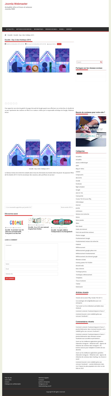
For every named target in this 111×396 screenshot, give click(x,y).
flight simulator (80, 187)
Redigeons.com (43, 384)
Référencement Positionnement (85, 253)
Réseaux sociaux (51, 29)
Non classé (79, 226)
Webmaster (79, 287)
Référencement (80, 247)
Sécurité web (80, 265)
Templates (79, 278)
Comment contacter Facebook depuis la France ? (90, 311)
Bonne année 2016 (66, 207)
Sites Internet (80, 268)
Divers (61, 29)
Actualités (10, 29)
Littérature (79, 211)
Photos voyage (80, 235)
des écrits (79, 178)
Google (78, 190)
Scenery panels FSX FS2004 (84, 262)
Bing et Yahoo (80, 168)
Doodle (59, 44)
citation (78, 172)
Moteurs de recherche (23, 29)
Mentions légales (44, 378)
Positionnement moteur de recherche (87, 241)
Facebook (79, 184)
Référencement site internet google (86, 256)
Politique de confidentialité (13, 384)
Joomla (78, 208)
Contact (69, 29)
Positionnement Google (83, 238)
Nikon (77, 223)
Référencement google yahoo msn (86, 250)
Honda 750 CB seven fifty (83, 199)
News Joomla (80, 220)
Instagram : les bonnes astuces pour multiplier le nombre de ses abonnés (90, 348)
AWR (77, 165)
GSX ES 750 (79, 193)
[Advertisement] (71, 14)
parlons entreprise (44, 382)
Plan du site (8, 378)
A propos (41, 380)
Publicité (78, 244)
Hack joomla (79, 196)
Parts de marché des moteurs (85, 232)
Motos (78, 217)
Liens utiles (8, 380)
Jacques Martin (52, 44)
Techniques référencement (84, 275)
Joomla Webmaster (16, 3)
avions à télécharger (82, 162)
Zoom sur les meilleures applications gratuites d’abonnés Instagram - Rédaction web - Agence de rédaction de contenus (91, 343)
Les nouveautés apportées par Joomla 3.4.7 (19, 207)
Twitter (78, 284)
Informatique (38, 29)
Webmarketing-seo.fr (45, 386)
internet (78, 205)
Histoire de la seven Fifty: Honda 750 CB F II (89, 298)
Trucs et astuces (81, 281)
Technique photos (81, 271)
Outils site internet (81, 229)
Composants (79, 175)
